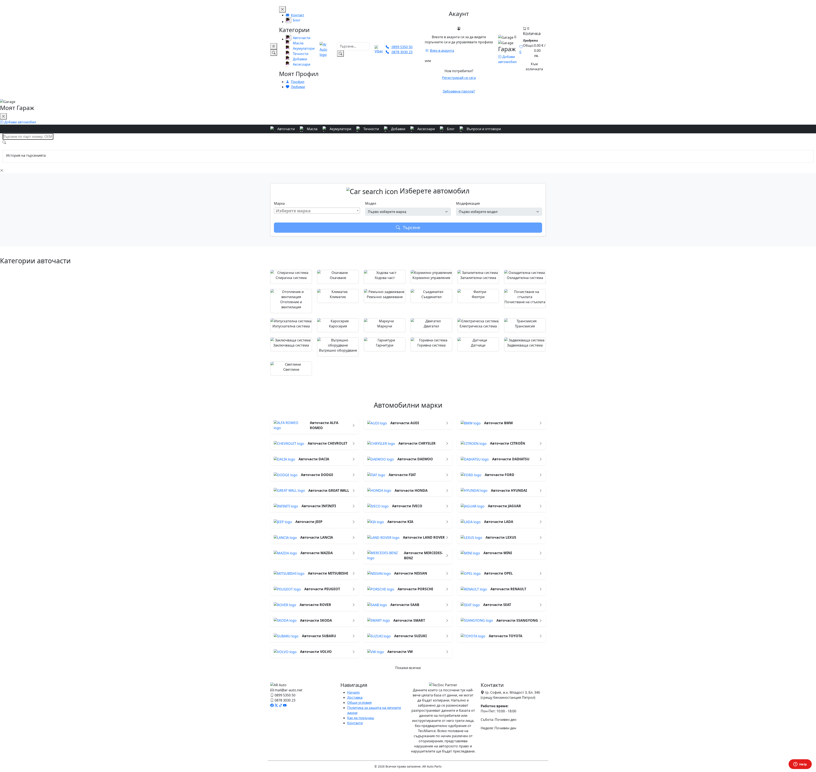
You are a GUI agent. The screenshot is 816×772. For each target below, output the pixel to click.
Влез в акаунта (442, 50)
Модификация (468, 203)
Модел (370, 203)
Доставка (355, 697)
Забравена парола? (459, 91)
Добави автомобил (19, 122)
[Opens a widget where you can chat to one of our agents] (800, 764)
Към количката (534, 66)
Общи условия (359, 702)
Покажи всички (408, 667)
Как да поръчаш (360, 718)
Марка (279, 203)
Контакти (355, 723)
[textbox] (317, 211)
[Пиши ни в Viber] (379, 49)
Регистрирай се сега (459, 77)
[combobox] (317, 211)
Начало (353, 692)
